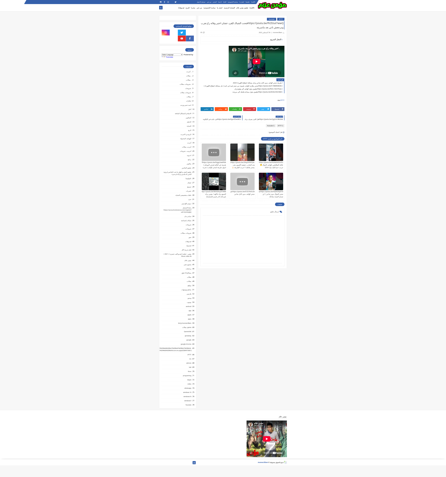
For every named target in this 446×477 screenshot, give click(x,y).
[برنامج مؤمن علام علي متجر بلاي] (186, 2)
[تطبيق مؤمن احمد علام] (190, 462)
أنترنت (189, 143)
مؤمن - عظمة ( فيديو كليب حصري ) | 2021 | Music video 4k (177, 255)
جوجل (189, 183)
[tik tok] (174, 32)
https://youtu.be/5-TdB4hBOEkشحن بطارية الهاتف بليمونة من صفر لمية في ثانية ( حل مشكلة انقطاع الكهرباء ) (243, 86)
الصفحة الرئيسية (229, 8)
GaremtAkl (187, 331)
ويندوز (189, 298)
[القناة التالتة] (186, 462)
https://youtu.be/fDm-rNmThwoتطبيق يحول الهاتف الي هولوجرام (258, 89)
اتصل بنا (241, 2)
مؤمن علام (188, 260)
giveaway (188, 336)
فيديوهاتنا (181, 8)
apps (189, 319)
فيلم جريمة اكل (186, 250)
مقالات (189, 277)
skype (189, 380)
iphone (188, 363)
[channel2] (179, 2)
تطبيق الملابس (186, 168)
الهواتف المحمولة (185, 138)
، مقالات (188, 76)
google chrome (186, 344)
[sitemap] (194, 462)
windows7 (187, 401)
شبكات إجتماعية (186, 220)
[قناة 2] (179, 462)
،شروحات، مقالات (185, 92)
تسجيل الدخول (201, 2)
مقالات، (189, 281)
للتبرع (188, 8)
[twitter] (175, 2)
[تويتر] (183, 462)
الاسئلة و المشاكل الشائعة (183, 113)
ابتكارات (188, 101)
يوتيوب (189, 302)
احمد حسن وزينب (185, 105)
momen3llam (263, 462)
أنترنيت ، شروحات (185, 151)
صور (190, 237)
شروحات (188, 225)
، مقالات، (188, 80)
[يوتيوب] (160, 462)
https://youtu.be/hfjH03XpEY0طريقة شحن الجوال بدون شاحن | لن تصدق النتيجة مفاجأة (269, 194)
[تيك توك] (164, 462)
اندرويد (189, 155)
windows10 (187, 396)
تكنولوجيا (188, 178)
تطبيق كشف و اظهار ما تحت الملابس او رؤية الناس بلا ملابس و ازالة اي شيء (178, 173)
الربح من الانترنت (185, 134)
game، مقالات (186, 327)
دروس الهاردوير (186, 203)
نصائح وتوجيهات (186, 290)
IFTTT (281, 19)
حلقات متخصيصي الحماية (183, 195)
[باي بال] (171, 462)
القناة (224, 2)
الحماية (189, 126)
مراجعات (188, 269)
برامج (189, 159)
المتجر (215, 2)
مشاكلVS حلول (186, 273)
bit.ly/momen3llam (184, 323)
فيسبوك (188, 246)
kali (190, 367)
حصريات (188, 191)
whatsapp (187, 388)
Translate (169, 57)
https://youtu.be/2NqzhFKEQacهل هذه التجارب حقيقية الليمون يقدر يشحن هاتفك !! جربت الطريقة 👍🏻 (241, 165)
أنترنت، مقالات (186, 147)
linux (189, 371)
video (189, 384)
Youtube (271, 19)
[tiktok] (171, 2)
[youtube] (160, 2)
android (188, 306)
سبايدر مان (187, 216)
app (190, 311)
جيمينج (189, 187)
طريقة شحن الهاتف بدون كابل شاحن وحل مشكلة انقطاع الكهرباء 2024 (257, 83)
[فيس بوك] (168, 462)
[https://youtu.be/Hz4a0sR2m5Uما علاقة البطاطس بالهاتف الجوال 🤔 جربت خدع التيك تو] (271, 152)
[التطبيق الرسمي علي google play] (190, 32)
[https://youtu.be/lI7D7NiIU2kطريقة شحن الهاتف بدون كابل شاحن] (242, 181)
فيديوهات (188, 241)
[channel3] (183, 2)
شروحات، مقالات (186, 233)
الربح (189, 130)
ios (190, 359)
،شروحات (188, 88)
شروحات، (188, 229)
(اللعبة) (253, 2)
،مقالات (189, 97)
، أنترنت (188, 72)
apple (189, 315)
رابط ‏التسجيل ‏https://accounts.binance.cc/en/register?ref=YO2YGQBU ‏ (178, 210)
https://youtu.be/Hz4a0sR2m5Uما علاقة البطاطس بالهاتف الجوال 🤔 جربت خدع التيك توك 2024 (270, 165)
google (188, 340)
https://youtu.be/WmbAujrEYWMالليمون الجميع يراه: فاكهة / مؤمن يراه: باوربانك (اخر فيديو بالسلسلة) (211, 194)
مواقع (189, 285)
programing (187, 375)
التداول (189, 122)
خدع (190, 199)
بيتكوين (189, 164)
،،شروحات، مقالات (185, 84)
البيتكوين (188, 118)
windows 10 (187, 392)
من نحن (209, 2)
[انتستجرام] (175, 462)
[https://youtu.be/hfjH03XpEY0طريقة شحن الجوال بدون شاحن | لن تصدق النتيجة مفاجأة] (271, 181)
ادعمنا (220, 2)
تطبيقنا (248, 2)
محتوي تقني (187, 264)
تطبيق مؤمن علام (242, 8)
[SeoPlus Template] (285, 462)
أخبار (189, 109)
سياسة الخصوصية (233, 2)
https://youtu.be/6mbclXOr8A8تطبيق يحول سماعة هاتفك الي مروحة (257, 92)
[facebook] (164, 2)
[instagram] (168, 2)
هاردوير (189, 294)
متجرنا (193, 8)
